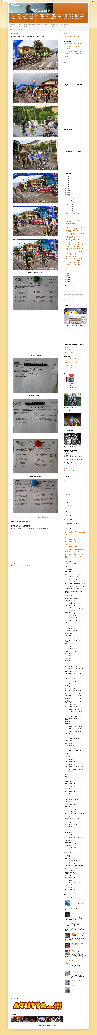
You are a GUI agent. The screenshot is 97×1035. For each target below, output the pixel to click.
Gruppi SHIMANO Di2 (70, 365)
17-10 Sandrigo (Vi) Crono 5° (73, 46)
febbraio (69, 269)
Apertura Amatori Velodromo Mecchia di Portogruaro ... (76, 237)
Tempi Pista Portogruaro (67, 26)
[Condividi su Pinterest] (47, 517)
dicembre (69, 196)
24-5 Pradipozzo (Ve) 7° (71, 541)
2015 (66, 192)
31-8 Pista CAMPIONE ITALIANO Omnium (75, 532)
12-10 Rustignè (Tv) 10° (71, 531)
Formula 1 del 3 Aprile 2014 (74, 258)
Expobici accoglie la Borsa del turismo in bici (74, 214)
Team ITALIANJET (54, 26)
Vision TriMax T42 (76, 971)
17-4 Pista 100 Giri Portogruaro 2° (74, 549)
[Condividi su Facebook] (46, 517)
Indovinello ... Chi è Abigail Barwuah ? (77, 944)
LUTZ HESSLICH (68, 351)
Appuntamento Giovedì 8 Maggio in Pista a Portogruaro (75, 228)
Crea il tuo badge (67, 494)
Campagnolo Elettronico (71, 362)
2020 (66, 182)
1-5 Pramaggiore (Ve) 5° (71, 544)
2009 (66, 281)
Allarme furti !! (75, 988)
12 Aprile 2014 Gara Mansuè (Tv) (75, 244)
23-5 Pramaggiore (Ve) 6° (72, 543)
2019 (66, 184)
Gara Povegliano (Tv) (72, 223)
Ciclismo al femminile (77, 980)
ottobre (69, 200)
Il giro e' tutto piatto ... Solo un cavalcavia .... (75, 240)
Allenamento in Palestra (16, 29)
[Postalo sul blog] (43, 517)
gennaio (69, 271)
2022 (66, 178)
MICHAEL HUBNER (69, 347)
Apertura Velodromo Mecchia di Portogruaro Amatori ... (74, 249)
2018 (66, 186)
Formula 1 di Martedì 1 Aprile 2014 (76, 264)
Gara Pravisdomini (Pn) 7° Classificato (73, 221)
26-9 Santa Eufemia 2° (71, 50)
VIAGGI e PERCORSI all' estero (27, 24)
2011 (66, 277)
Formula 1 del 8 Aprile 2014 (74, 251)
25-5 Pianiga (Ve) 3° (70, 539)
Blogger (56, 1025)
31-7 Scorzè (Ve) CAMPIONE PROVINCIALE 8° (72, 58)
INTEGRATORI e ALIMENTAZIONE (19, 26)
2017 (66, 188)
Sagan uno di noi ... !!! (73, 262)
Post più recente (16, 563)
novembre (69, 198)
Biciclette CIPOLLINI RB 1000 (73, 364)
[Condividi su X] (44, 517)
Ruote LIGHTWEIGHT (70, 367)
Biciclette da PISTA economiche (39, 26)
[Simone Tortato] (68, 493)
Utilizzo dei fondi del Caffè (74, 260)
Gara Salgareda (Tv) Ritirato (74, 256)
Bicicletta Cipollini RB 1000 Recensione (77, 934)
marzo (68, 267)
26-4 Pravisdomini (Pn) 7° (72, 546)
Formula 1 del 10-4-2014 (72, 246)
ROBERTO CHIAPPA (69, 352)
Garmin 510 (68, 360)
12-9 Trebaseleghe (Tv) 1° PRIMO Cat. (75, 51)
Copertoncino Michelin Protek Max (74, 359)
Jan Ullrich (74, 950)
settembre (69, 202)
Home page (13, 24)
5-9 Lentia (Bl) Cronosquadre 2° (74, 53)
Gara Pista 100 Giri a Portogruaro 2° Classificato (75, 234)
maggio (69, 210)
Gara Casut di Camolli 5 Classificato (72, 231)
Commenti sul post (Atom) (25, 565)
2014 (66, 194)
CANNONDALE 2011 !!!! (76, 923)
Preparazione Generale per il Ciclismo (59, 24)
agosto (69, 204)
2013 (66, 273)
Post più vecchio (54, 563)
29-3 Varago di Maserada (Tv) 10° (74, 554)
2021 (66, 180)
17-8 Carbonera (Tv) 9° (71, 534)
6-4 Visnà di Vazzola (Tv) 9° (73, 551)
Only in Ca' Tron (70, 225)
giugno (69, 208)
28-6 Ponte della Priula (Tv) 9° (74, 536)
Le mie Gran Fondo (42, 24)
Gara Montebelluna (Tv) (72, 242)
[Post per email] (39, 517)
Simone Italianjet (70, 471)
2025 (66, 176)
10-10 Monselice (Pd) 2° (71, 48)
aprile (69, 212)
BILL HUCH (67, 349)
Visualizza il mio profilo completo (73, 472)
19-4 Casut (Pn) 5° (70, 548)
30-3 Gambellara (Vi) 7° (71, 553)
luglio (69, 206)
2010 (66, 279)
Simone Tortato (66, 478)
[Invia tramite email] (42, 517)
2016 (66, 190)
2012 (66, 275)
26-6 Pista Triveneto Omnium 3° (73, 537)
